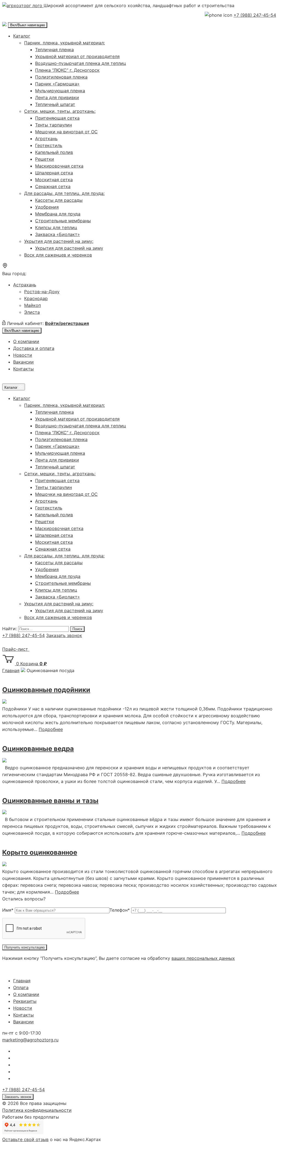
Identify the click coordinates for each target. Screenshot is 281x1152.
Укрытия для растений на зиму (69, 248)
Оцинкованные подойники (46, 690)
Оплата (21, 987)
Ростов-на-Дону (42, 291)
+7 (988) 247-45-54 (255, 15)
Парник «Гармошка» (57, 84)
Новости (22, 355)
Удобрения (47, 207)
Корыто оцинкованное (39, 852)
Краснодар (36, 298)
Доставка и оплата (33, 348)
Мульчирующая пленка (60, 90)
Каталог (21, 36)
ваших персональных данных (203, 958)
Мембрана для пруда (57, 214)
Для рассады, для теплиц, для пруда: (64, 193)
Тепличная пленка (54, 49)
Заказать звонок (64, 635)
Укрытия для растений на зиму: (58, 241)
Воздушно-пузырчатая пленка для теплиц (80, 63)
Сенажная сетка (53, 186)
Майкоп (32, 305)
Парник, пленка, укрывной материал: (64, 42)
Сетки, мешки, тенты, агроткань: (59, 111)
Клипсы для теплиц (56, 227)
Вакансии (23, 362)
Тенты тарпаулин (53, 125)
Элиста (32, 312)
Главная (21, 980)
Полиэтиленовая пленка (61, 77)
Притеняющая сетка (57, 118)
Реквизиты (24, 1001)
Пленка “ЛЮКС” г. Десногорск (67, 70)
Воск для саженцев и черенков (58, 255)
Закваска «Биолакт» (57, 234)
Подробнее (51, 729)
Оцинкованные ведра (38, 749)
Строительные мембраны (63, 220)
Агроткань (46, 138)
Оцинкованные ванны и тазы (50, 801)
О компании (26, 341)
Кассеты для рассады (59, 200)
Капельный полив (54, 152)
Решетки (44, 159)
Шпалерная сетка (54, 172)
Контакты (23, 368)
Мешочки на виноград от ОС (66, 131)
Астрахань (24, 284)
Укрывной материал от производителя (77, 56)
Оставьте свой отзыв (25, 1139)
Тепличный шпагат (55, 104)
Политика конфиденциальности (37, 1110)
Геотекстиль (48, 145)
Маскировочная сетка (59, 166)
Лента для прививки (57, 97)
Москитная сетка (54, 179)
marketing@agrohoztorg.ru (30, 1039)
